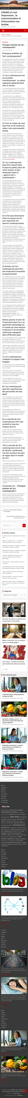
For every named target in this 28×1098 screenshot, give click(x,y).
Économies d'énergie (17, 844)
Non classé (4, 940)
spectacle (10, 839)
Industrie (3, 856)
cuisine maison (9, 822)
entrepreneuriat (13, 827)
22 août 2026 (5, 698)
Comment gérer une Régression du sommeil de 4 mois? (15, 517)
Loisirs (5, 715)
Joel (11, 50)
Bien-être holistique (11, 819)
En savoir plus (5, 893)
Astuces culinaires (5, 817)
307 (6, 669)
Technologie (6, 768)
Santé (2, 1010)
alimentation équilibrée (16, 810)
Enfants (3, 850)
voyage (9, 844)
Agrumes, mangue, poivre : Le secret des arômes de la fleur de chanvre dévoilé (12, 720)
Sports (3, 1016)
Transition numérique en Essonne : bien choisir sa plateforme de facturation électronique (12, 557)
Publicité (3, 945)
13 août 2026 (5, 724)
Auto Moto (4, 796)
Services (3, 1014)
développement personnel (13, 826)
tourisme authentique (11, 840)
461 (5, 926)
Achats (3, 785)
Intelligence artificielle (6, 833)
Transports (4, 1025)
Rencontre (3, 947)
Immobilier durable (16, 831)
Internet (3, 862)
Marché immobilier (15, 834)
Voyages (3, 1027)
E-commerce (4, 802)
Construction (4, 800)
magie (8, 834)
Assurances (4, 794)
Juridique (3, 866)
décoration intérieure (19, 823)
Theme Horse (16, 1093)
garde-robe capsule (5, 829)
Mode (2, 938)
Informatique (6, 741)
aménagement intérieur (9, 812)
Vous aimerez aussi (9, 675)
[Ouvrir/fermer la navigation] (3, 30)
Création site (6, 690)
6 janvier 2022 (5, 50)
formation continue (21, 827)
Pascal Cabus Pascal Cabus (16, 698)
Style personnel (4, 840)
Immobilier (4, 854)
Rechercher (24, 525)
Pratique (5, 42)
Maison (3, 936)
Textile (2, 1021)
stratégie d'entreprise (20, 839)
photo (7, 836)
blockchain (14, 821)
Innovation (22, 831)
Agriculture (4, 787)
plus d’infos (12, 159)
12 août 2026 (5, 777)
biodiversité (9, 821)
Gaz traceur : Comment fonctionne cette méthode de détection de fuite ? (13, 664)
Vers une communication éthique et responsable (13, 510)
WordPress (20, 1095)
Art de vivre (18, 814)
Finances (3, 852)
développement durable (6, 825)
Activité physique (5, 810)
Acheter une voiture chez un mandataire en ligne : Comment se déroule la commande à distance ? (13, 583)
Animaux (3, 790)
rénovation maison (13, 836)
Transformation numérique (13, 842)
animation (11, 814)
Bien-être (3, 798)
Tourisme (3, 1023)
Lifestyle (3, 930)
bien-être (14, 816)
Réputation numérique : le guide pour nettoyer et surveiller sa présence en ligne (12, 747)
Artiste (23, 814)
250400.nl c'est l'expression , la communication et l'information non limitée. (11, 18)
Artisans (3, 792)
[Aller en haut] (25, 1091)
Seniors (3, 1012)
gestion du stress (16, 829)
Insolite (3, 860)
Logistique (3, 932)
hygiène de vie (8, 831)
